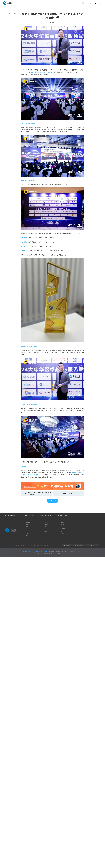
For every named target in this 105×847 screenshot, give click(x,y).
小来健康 (28, 529)
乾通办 (27, 535)
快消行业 (45, 529)
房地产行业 (46, 531)
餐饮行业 (45, 526)
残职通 (27, 533)
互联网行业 (46, 524)
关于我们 (63, 524)
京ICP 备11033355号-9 (29, 551)
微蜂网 (27, 526)
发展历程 (63, 528)
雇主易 (27, 524)
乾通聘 (27, 531)
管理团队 (63, 531)
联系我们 (63, 533)
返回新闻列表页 (52, 500)
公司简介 (63, 526)
